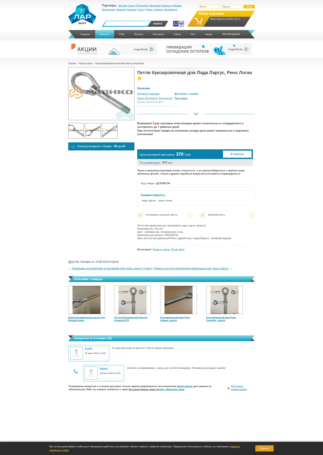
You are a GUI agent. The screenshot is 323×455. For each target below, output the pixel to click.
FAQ (121, 34)
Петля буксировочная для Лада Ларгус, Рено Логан (119, 63)
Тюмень (158, 9)
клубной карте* (151, 162)
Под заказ (181, 98)
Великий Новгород (161, 5)
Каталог (104, 34)
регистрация (185, 386)
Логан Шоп (177, 249)
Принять (264, 448)
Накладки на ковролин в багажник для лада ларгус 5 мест (112, 268)
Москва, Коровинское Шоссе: (155, 106)
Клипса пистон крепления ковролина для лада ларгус (191, 268)
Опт (193, 34)
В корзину (237, 154)
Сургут (141, 9)
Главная (72, 63)
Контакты (158, 34)
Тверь (149, 9)
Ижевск (177, 5)
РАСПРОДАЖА (231, 34)
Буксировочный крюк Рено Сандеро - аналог (221, 319)
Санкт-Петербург (138, 5)
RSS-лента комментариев (239, 388)
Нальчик (121, 9)
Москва (122, 5)
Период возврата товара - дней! (101, 146)
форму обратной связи (170, 389)
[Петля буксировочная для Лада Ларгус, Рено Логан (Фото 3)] (110, 131)
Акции (208, 34)
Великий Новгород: (149, 115)
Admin (104, 368)
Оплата (138, 34)
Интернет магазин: (148, 93)
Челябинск (170, 9)
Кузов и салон (85, 63)
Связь (177, 34)
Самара (131, 9)
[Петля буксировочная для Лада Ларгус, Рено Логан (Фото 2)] (93, 131)
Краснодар (108, 9)
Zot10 (88, 348)
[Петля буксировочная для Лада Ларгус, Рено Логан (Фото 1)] (76, 131)
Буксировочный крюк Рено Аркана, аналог (175, 319)
